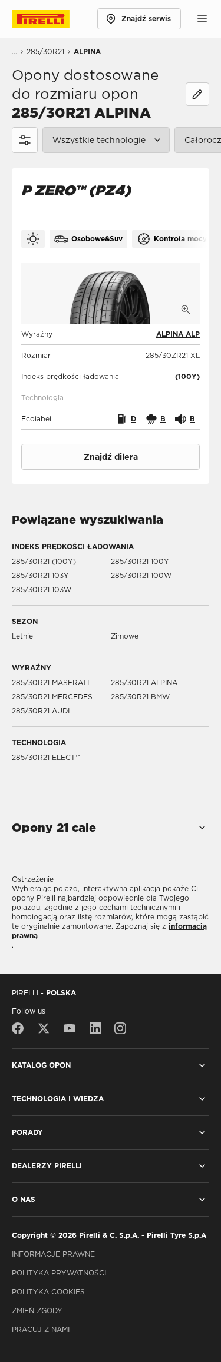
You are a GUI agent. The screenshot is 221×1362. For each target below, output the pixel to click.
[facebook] (20, 1028)
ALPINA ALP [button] (178, 334)
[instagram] (120, 1028)
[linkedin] (95, 1028)
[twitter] (43, 1028)
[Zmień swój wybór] (197, 94)
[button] (187, 376)
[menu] (202, 19)
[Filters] (25, 140)
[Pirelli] (51, 19)
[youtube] (69, 1028)
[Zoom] (185, 309)
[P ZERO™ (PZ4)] (110, 293)
